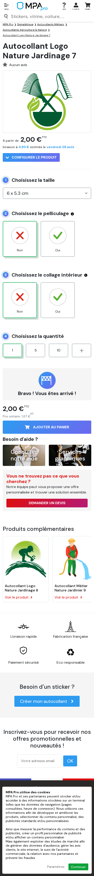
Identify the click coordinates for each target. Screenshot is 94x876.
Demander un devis (47, 503)
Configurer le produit (34, 157)
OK (70, 761)
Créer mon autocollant (43, 701)
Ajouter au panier (51, 427)
